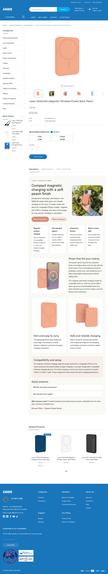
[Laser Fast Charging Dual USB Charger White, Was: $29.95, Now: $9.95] (7, 146)
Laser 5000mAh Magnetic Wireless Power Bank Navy (40, 458)
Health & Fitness (8, 78)
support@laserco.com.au (15, 512)
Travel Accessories (9, 98)
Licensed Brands (9, 103)
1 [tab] (66, 471)
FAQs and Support (58, 219)
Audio (5, 48)
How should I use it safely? (43, 394)
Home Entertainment (10, 38)
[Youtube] (14, 516)
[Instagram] (4, 516)
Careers (88, 508)
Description (34, 169)
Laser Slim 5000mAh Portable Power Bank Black (92, 458)
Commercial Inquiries (69, 504)
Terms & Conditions (68, 522)
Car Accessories (8, 43)
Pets (4, 108)
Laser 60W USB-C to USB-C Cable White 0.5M (18, 133)
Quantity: (31, 145)
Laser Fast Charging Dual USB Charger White (17, 144)
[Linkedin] (7, 516)
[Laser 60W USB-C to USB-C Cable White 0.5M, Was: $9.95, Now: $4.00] (7, 135)
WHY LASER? (42, 17)
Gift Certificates (97, 2)
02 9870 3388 (17, 498)
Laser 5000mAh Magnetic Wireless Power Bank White (66, 458)
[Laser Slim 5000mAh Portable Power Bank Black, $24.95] (91, 443)
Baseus (5, 93)
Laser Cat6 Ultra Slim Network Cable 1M (17, 121)
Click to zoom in (68, 86)
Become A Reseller (68, 497)
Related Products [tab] (37, 426)
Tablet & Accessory (9, 88)
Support (40, 518)
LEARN (33, 17)
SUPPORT (53, 17)
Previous (20, 116)
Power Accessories (9, 58)
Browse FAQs (37, 408)
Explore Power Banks (53, 408)
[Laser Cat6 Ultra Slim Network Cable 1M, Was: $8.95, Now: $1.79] (7, 123)
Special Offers (8, 83)
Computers (7, 73)
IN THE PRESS (64, 17)
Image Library (66, 501)
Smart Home (7, 53)
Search (63, 9)
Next (23, 116)
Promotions (42, 501)
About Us (89, 497)
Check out (87, 2)
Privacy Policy (66, 518)
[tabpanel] (40, 450)
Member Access (76, 2)
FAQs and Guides (64, 169)
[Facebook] (10, 516)
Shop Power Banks (40, 219)
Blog (87, 504)
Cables (5, 63)
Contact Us (89, 501)
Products (41, 497)
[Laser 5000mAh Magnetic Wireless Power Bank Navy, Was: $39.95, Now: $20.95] (40, 443)
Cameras (6, 68)
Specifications (47, 169)
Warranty (41, 522)
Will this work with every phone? (45, 387)
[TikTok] (17, 516)
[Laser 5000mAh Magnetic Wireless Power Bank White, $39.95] (66, 443)
